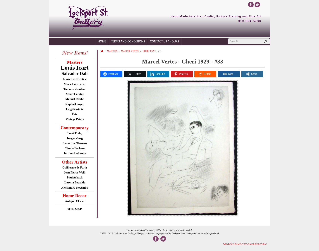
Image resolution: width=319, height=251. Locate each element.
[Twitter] (257, 4)
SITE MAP (74, 209)
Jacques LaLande (75, 153)
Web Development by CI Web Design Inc (245, 244)
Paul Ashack (75, 177)
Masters (112, 51)
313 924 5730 (249, 21)
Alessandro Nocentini (74, 187)
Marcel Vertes (130, 51)
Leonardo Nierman (75, 143)
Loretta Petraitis (74, 182)
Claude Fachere (75, 148)
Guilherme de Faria (74, 167)
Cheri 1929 (148, 51)
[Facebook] (251, 4)
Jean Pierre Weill (74, 172)
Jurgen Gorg (75, 138)
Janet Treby (74, 133)
